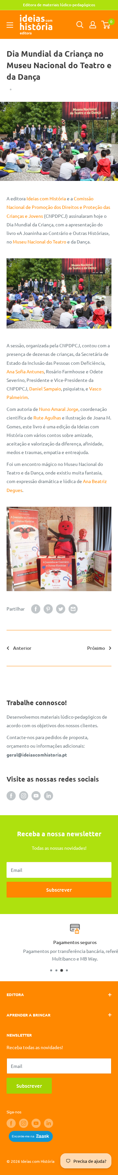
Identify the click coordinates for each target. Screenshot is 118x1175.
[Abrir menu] (10, 25)
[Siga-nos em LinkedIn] (48, 795)
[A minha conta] (92, 24)
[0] (106, 25)
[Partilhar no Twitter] (60, 609)
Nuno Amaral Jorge (58, 409)
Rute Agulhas (47, 417)
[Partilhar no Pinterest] (48, 609)
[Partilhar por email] (73, 609)
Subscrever (59, 889)
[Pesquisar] (80, 24)
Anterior (22, 648)
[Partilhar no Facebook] (35, 609)
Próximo (96, 648)
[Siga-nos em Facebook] (11, 795)
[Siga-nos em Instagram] (23, 795)
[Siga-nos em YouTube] (36, 795)
